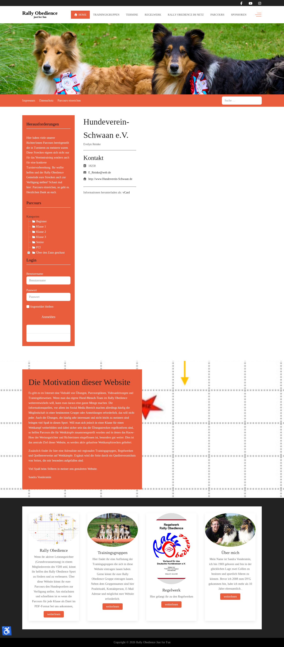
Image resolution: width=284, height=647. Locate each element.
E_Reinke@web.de (99, 172)
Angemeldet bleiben (41, 306)
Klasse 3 (41, 237)
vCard (126, 192)
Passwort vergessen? (42, 328)
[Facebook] (241, 3)
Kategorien (32, 216)
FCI (38, 247)
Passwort (31, 290)
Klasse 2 (41, 231)
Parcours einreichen (44, 187)
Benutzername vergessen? (45, 337)
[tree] (48, 237)
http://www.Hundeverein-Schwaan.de (110, 179)
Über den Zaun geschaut (50, 252)
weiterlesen (53, 614)
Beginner (41, 221)
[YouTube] (250, 3)
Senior (40, 242)
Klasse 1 (41, 226)
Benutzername (34, 273)
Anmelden (48, 317)
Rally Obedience (40, 13)
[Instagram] (260, 3)
